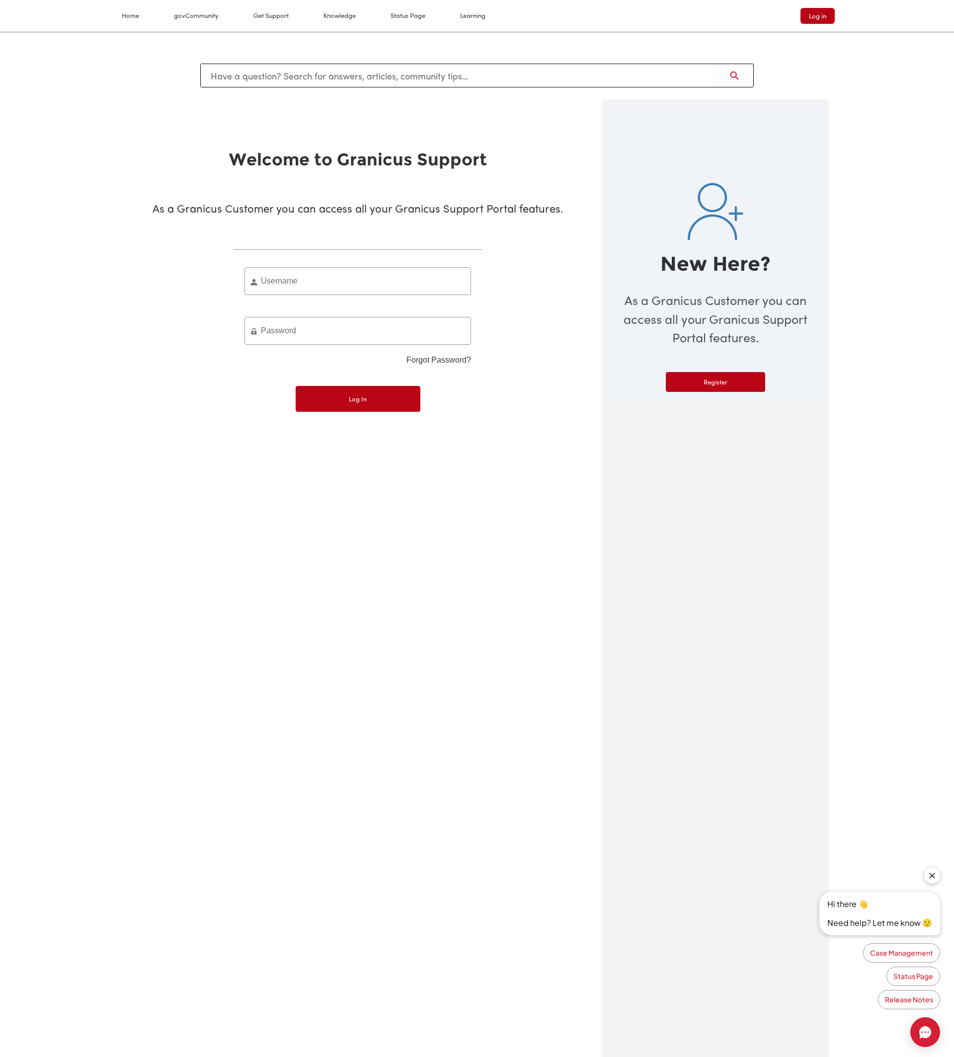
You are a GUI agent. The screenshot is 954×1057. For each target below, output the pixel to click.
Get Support (271, 15)
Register (715, 381)
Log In (358, 398)
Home (130, 15)
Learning (472, 15)
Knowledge (339, 15)
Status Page (408, 15)
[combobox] (458, 75)
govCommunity (196, 15)
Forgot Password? (438, 360)
